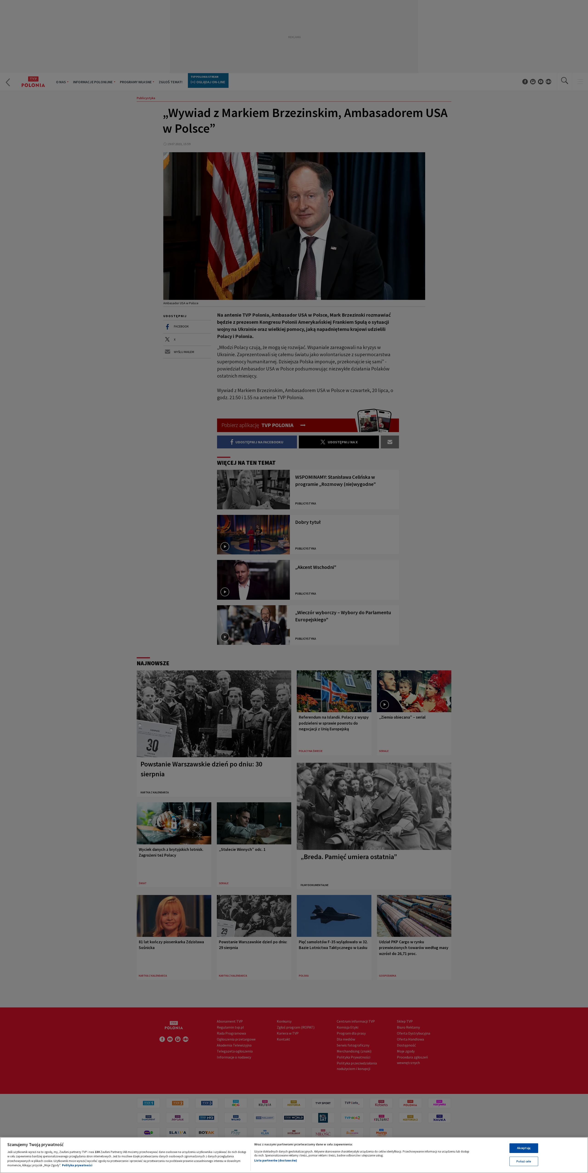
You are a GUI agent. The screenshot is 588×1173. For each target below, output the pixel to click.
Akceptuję (524, 1148)
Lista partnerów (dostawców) (275, 1160)
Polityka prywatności (77, 1165)
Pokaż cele (523, 1161)
